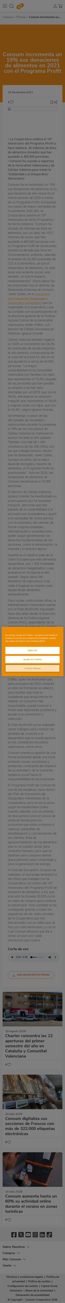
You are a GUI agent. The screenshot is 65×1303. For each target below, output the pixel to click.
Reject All (32, 650)
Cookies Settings (32, 668)
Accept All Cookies (32, 659)
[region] (32, 651)
